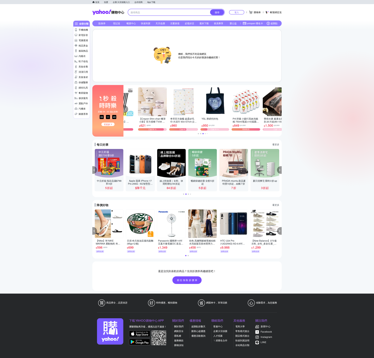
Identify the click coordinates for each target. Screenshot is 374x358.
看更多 (275, 144)
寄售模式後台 (242, 331)
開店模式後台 (242, 335)
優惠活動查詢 (198, 335)
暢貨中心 (131, 23)
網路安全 (178, 331)
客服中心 (218, 326)
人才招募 (218, 335)
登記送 (116, 23)
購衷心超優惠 (198, 331)
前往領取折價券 (187, 280)
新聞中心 (266, 326)
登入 (236, 12)
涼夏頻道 (175, 23)
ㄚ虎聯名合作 (220, 340)
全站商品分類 (242, 345)
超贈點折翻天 (198, 326)
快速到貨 (145, 23)
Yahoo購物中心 (108, 12)
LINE (263, 342)
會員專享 (218, 23)
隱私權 (177, 335)
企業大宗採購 (220, 331)
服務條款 (178, 340)
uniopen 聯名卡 (255, 23)
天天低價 (160, 23)
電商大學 (240, 326)
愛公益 (233, 23)
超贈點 (274, 23)
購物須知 (178, 345)
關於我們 (178, 326)
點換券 (101, 23)
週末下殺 (204, 23)
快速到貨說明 (242, 340)
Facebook (266, 331)
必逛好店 (189, 23)
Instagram (266, 337)
